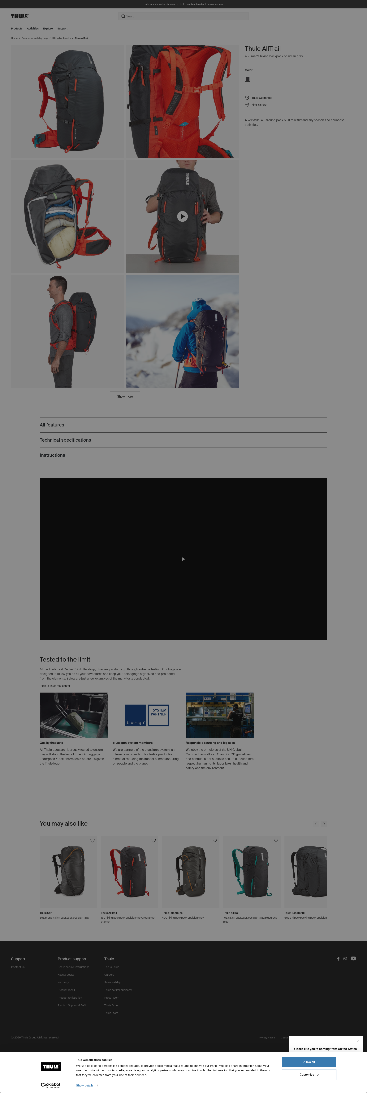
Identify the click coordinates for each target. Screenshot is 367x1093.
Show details (84, 1085)
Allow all (309, 1062)
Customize (307, 1074)
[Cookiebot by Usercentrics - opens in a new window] (50, 1085)
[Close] (358, 1041)
